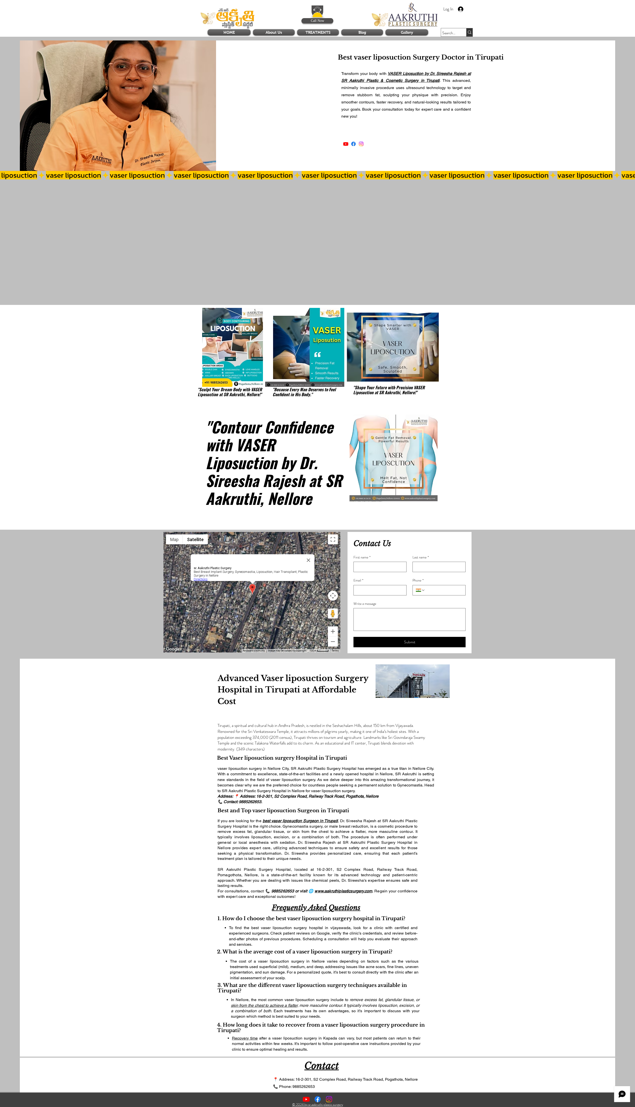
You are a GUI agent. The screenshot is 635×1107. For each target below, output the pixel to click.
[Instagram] (361, 144)
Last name (421, 557)
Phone (418, 580)
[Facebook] (353, 144)
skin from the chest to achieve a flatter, (264, 1005)
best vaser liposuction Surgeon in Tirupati (300, 820)
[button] (433, 7)
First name (362, 557)
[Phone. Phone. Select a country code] (420, 590)
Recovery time (245, 1038)
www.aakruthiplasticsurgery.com (343, 891)
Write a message (364, 603)
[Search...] (469, 32)
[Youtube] (346, 144)
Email (358, 580)
